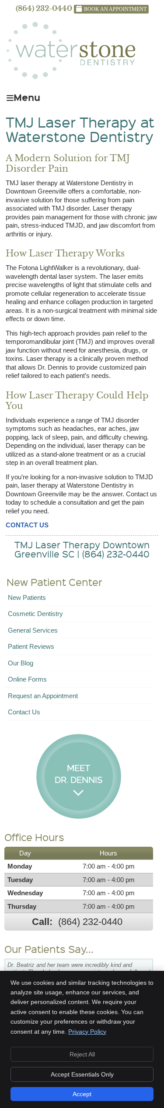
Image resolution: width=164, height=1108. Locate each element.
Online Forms (27, 679)
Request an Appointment (43, 695)
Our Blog (20, 663)
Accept (82, 1094)
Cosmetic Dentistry (35, 613)
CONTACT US (27, 525)
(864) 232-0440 (44, 8)
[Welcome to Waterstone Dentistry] (71, 76)
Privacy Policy (87, 1031)
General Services (33, 630)
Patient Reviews (31, 646)
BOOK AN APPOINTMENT (115, 9)
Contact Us (24, 712)
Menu (27, 96)
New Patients (27, 597)
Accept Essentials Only (82, 1074)
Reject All (82, 1054)
